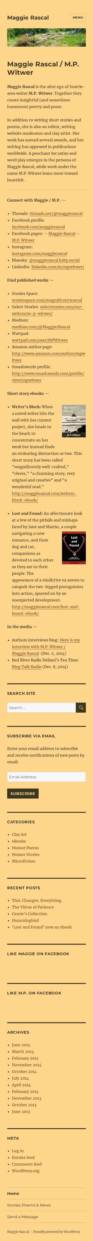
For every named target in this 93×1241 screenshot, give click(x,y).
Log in (18, 1150)
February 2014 (25, 1091)
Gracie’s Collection (29, 913)
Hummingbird (25, 920)
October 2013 (24, 1104)
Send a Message (22, 1217)
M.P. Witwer (23, 240)
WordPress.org (26, 1170)
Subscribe (22, 793)
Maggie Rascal (28, 17)
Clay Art (19, 834)
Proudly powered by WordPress (56, 1232)
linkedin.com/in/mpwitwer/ (57, 266)
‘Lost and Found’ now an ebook (42, 927)
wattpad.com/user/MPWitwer (40, 340)
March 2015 (23, 1051)
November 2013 (26, 1098)
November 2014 (26, 1064)
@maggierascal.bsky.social (54, 260)
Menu (78, 17)
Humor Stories (26, 854)
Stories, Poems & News (29, 1205)
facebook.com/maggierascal (38, 226)
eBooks (19, 841)
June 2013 (21, 1111)
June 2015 (21, 1044)
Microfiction (24, 861)
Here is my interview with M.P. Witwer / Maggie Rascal (46, 647)
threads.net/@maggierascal (56, 213)
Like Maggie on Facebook (38, 954)
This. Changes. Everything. (37, 900)
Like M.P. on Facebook (34, 993)
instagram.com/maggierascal (39, 253)
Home (13, 1193)
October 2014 (24, 1071)
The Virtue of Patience (33, 907)
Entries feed (23, 1157)
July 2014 (20, 1078)
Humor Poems (25, 847)
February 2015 (25, 1058)
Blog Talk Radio (26, 666)
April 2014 (21, 1084)
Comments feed (27, 1164)
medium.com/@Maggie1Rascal (41, 326)
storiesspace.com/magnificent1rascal (47, 300)
